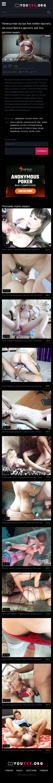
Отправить (42, 151)
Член (41, 119)
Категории (31, 771)
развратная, (15, 131)
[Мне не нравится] (10, 66)
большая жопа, (30, 122)
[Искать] (49, 12)
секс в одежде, (16, 122)
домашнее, (14, 125)
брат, (39, 122)
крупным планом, (34, 125)
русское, (24, 131)
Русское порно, (31, 119)
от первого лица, (30, 128)
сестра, (32, 131)
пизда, (40, 128)
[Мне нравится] (5, 66)
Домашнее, (19, 119)
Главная (9, 771)
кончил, (23, 125)
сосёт (38, 131)
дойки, (44, 122)
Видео (19, 771)
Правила (44, 771)
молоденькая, (16, 128)
